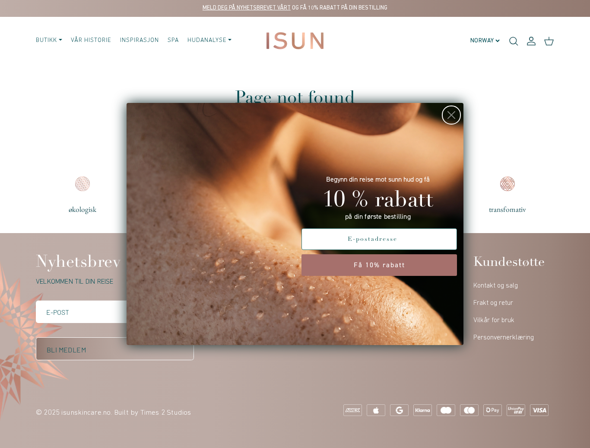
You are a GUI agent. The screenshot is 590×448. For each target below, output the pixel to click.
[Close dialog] (451, 115)
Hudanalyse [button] (207, 40)
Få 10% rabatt (379, 264)
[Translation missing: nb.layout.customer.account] (531, 40)
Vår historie (91, 40)
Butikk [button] (46, 40)
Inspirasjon (139, 40)
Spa (173, 40)
